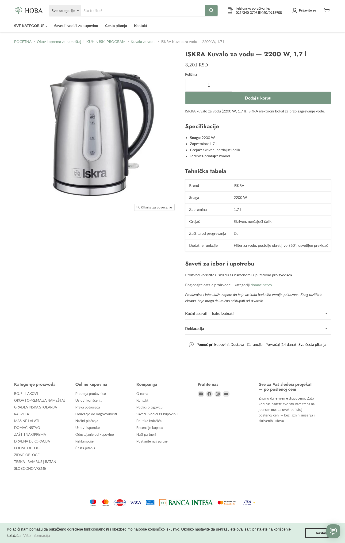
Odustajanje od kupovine (94, 434)
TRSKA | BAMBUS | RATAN (35, 461)
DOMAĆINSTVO (27, 427)
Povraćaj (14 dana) (280, 344)
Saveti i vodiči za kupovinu (76, 25)
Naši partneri (146, 434)
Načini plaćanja (86, 421)
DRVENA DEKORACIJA (32, 441)
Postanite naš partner (152, 441)
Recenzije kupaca (149, 427)
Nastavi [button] (322, 533)
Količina (191, 74)
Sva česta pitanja (312, 344)
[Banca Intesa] (186, 502)
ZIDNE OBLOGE (27, 455)
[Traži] (211, 10)
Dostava (237, 344)
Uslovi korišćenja (88, 400)
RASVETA (21, 414)
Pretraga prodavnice (90, 393)
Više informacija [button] (36, 536)
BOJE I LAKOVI (26, 393)
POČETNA (23, 41)
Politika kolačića (148, 421)
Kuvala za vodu (143, 41)
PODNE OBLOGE (28, 448)
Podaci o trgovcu (149, 407)
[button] (305, 10)
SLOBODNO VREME (30, 468)
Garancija (255, 344)
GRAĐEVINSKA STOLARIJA (35, 407)
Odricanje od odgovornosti (96, 414)
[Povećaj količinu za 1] (226, 85)
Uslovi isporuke (87, 427)
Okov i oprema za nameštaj (59, 41)
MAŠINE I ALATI (26, 421)
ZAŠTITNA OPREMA (30, 434)
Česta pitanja (116, 25)
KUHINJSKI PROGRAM (106, 41)
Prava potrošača (87, 407)
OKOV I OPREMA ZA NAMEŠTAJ (39, 400)
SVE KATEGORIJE (29, 25)
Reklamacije (84, 441)
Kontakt (140, 25)
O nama (142, 393)
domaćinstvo (261, 284)
